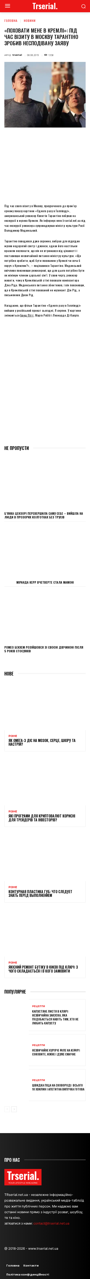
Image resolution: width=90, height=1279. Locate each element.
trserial (17, 54)
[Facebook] (22, 137)
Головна (10, 20)
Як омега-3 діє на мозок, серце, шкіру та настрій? (42, 742)
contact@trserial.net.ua (51, 1223)
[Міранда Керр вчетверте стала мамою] (45, 550)
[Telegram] (72, 137)
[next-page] (14, 1109)
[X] (32, 137)
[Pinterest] (42, 137)
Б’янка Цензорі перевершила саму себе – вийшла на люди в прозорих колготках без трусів (43, 515)
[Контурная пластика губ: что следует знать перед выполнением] (45, 856)
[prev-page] (7, 1109)
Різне (13, 736)
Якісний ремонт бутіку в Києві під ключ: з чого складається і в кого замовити (43, 969)
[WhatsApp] (52, 137)
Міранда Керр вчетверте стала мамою (45, 582)
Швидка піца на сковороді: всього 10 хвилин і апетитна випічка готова (58, 1087)
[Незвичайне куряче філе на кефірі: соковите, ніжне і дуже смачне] (16, 1050)
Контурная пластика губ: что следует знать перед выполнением (40, 893)
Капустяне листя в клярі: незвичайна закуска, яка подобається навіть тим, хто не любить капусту (55, 1017)
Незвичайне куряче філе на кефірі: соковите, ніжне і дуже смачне (56, 1052)
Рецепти (38, 1006)
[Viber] (82, 137)
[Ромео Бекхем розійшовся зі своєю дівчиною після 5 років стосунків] (45, 615)
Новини (30, 20)
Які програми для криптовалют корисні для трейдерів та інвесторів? (42, 817)
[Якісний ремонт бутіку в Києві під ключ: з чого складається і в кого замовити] (45, 932)
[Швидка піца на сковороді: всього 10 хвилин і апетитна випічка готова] (16, 1085)
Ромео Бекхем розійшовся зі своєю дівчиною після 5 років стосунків (43, 649)
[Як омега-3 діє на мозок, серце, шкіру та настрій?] (45, 705)
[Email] (62, 137)
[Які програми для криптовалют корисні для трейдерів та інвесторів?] (45, 781)
